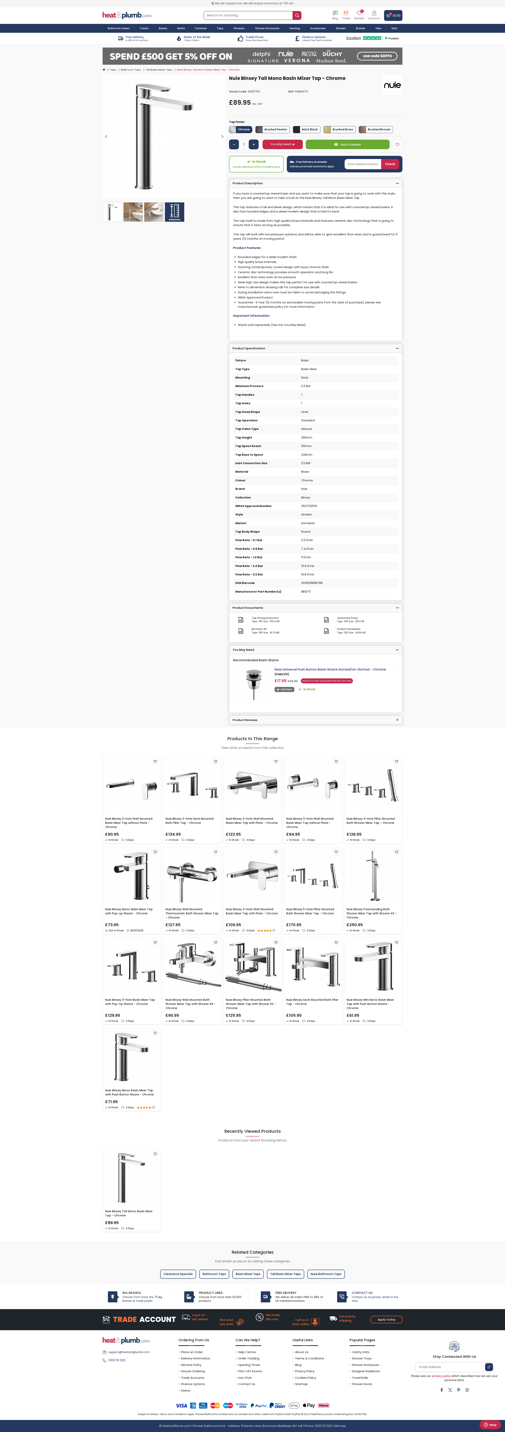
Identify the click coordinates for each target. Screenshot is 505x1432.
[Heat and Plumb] (127, 15)
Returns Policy (191, 1365)
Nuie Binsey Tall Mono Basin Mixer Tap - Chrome (129, 1213)
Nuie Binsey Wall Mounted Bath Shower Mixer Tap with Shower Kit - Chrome (191, 1004)
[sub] (234, 144)
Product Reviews (245, 720)
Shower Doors (362, 1384)
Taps (113, 70)
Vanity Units (360, 1352)
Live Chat (245, 1378)
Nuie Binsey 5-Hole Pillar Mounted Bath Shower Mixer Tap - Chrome (310, 911)
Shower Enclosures (365, 1365)
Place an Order (192, 1352)
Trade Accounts (193, 1378)
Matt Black (310, 129)
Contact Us (246, 1384)
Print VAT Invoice (250, 1371)
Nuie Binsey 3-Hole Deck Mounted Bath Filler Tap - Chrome (190, 821)
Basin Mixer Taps (248, 1274)
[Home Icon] (104, 70)
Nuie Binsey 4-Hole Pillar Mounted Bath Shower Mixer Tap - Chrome (371, 821)
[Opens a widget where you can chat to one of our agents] (490, 1425)
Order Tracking (248, 1358)
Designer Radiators (366, 1371)
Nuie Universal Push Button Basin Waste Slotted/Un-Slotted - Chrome (330, 669)
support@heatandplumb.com (129, 1352)
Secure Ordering (193, 1371)
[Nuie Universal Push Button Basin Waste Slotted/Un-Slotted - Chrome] (254, 685)
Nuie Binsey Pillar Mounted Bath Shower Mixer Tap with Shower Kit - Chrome (251, 1004)
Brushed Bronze (379, 129)
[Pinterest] (458, 1390)
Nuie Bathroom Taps (326, 1274)
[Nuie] (392, 85)
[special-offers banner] (252, 56)
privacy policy (441, 1376)
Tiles (378, 28)
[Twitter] (450, 1390)
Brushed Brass (343, 129)
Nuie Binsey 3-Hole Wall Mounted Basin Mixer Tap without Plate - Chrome (310, 823)
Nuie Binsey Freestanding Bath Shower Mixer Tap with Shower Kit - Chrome (372, 913)
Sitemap (301, 1384)
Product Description (248, 183)
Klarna (185, 1390)
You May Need (280, 144)
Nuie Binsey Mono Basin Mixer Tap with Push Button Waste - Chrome (129, 1092)
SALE (394, 28)
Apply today (386, 1319)
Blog (298, 1365)
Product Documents (248, 608)
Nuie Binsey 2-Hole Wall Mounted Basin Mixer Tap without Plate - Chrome (128, 823)
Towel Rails (360, 1378)
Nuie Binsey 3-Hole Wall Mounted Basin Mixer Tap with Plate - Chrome (252, 821)
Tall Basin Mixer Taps (159, 70)
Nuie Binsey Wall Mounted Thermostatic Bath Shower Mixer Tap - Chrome (192, 913)
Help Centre (247, 1352)
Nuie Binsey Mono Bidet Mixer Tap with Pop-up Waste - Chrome (129, 911)
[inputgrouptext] (297, 15)
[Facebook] (441, 1390)
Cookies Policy (305, 1378)
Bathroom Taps (131, 70)
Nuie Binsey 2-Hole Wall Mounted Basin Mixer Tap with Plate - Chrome (252, 911)
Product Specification (249, 348)
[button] (374, 15)
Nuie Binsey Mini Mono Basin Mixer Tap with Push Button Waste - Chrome (370, 1004)
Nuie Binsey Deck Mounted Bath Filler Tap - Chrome (312, 1002)
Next (222, 136)
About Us (302, 1352)
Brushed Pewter (276, 129)
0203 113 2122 (116, 1360)
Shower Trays (362, 1358)
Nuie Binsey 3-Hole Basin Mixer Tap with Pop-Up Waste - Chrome (130, 1002)
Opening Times (249, 1365)
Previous (106, 136)
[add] (254, 144)
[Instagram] (467, 1390)
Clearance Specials (178, 1274)
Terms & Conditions (309, 1358)
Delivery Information (195, 1358)
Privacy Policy (304, 1371)
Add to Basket (350, 145)
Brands (360, 28)
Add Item (286, 689)
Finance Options (193, 1384)
